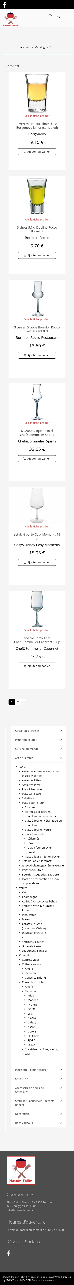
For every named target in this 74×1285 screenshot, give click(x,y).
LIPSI (31, 1013)
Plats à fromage (32, 789)
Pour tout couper (26, 740)
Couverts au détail (33, 982)
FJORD (31, 1040)
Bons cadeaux (24, 1123)
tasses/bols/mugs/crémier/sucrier (43, 865)
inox (30, 843)
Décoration (22, 1114)
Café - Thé (21, 1079)
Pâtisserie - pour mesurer (31, 1069)
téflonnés (33, 838)
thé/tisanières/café (34, 932)
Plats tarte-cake (32, 793)
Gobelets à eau (31, 946)
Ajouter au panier (39, 151)
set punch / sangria (34, 950)
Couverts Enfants (35, 977)
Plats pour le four (33, 802)
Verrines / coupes (33, 942)
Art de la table (24, 758)
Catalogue (41, 47)
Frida (31, 995)
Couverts (24, 955)
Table (22, 767)
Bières (26, 919)
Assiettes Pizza (31, 785)
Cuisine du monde (27, 749)
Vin (24, 892)
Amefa (29, 968)
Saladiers (28, 798)
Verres (23, 888)
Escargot (30, 807)
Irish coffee (29, 915)
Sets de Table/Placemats (37, 861)
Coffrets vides (30, 959)
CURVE (32, 1031)
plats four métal (35, 834)
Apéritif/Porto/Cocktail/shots (40, 901)
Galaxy (32, 1022)
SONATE (33, 1045)
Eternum (30, 973)
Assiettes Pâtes (31, 780)
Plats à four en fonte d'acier (42, 856)
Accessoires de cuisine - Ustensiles (30, 1090)
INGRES (32, 1004)
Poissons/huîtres (32, 870)
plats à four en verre (38, 829)
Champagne (29, 897)
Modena (33, 1000)
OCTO (31, 1009)
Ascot (31, 1027)
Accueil (24, 47)
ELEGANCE (34, 1036)
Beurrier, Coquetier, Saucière (40, 874)
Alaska (32, 1018)
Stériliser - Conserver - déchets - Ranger (35, 1103)
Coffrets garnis (31, 964)
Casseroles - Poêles (27, 730)
